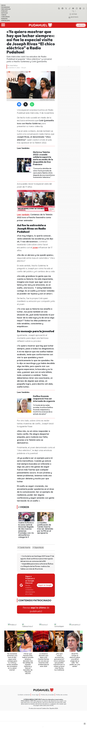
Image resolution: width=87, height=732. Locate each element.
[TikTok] (70, 8)
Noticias (4, 13)
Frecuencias (6, 9)
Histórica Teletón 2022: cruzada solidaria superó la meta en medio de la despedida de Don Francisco (43, 158)
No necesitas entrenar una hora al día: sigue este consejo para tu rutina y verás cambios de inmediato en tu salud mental (12, 662)
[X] (66, 8)
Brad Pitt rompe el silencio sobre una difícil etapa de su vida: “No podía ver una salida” (75, 660)
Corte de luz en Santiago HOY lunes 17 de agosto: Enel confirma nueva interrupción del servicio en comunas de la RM (37, 558)
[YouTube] (73, 8)
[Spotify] (80, 8)
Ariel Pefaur (14, 65)
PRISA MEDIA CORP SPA (33, 699)
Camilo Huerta (24, 547)
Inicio (3, 5)
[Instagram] (77, 8)
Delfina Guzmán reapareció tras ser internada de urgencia (44, 398)
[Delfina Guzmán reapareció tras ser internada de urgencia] (24, 405)
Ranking (4, 18)
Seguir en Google (44, 585)
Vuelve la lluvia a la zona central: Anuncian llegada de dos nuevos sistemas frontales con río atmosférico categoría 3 (26, 529)
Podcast (4, 11)
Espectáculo (39, 547)
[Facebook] (63, 8)
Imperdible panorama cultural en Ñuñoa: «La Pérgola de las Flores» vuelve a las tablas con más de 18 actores (36, 566)
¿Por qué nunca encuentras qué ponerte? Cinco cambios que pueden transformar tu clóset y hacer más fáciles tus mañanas (59, 662)
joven (35, 247)
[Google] (59, 8)
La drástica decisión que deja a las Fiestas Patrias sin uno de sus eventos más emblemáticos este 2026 (43, 660)
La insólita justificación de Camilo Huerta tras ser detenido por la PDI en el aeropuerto (45, 527)
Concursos (5, 17)
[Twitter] (26, 104)
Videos (3, 15)
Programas (5, 7)
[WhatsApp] (32, 104)
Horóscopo (5, 20)
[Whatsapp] (84, 8)
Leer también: (23, 214)
